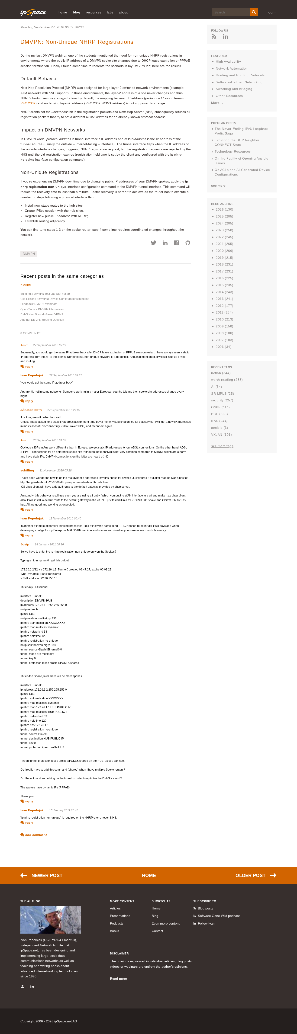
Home (149, 875)
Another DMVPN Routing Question (42, 319)
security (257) (222, 400)
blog (77, 12)
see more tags (222, 446)
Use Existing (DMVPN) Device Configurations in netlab (54, 299)
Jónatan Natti (31, 410)
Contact (157, 931)
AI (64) (216, 386)
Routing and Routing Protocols (240, 75)
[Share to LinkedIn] (165, 243)
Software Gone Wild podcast (219, 916)
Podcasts (116, 923)
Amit (24, 345)
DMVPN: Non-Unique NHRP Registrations (76, 42)
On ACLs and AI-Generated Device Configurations (242, 172)
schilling (27, 470)
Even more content (166, 923)
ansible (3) (219, 427)
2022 (224, 237)
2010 (224, 319)
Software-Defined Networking (239, 82)
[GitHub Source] (188, 243)
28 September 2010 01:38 (49, 440)
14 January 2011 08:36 (49, 544)
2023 (224, 230)
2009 (224, 326)
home (62, 12)
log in (272, 12)
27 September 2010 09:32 (49, 345)
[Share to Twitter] (154, 243)
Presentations (120, 916)
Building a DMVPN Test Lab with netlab (45, 293)
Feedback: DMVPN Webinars (38, 304)
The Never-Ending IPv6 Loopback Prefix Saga (241, 131)
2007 (224, 340)
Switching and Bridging (234, 89)
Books (114, 931)
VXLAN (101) (221, 434)
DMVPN (29, 254)
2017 (224, 271)
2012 (224, 305)
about (123, 12)
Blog (155, 916)
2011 (224, 312)
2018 (224, 264)
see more (218, 185)
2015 (224, 285)
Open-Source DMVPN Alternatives (42, 309)
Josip (24, 544)
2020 (224, 251)
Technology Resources (233, 151)
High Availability (228, 61)
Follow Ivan (206, 923)
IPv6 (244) (219, 421)
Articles (115, 908)
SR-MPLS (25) (222, 393)
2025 (224, 216)
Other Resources (229, 96)
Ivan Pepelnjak (32, 375)
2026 (224, 209)
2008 (224, 333)
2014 (224, 292)
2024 (224, 223)
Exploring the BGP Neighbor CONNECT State (237, 142)
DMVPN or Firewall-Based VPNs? (41, 314)
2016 (224, 278)
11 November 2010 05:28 (56, 470)
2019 (224, 257)
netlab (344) (221, 373)
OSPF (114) (220, 407)
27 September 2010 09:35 (65, 375)
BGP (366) (219, 414)
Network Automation (232, 68)
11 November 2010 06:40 (65, 518)
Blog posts (205, 908)
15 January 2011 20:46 (63, 810)
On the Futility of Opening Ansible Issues (241, 161)
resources (93, 12)
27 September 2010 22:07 (63, 410)
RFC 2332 (28, 103)
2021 (224, 244)
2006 (223, 347)
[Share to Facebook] (176, 243)
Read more (118, 978)
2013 (224, 299)
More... (217, 103)
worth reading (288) (227, 379)
